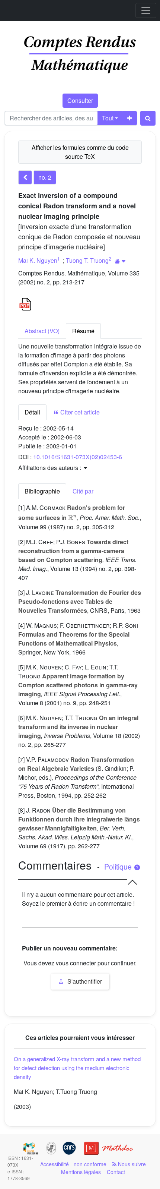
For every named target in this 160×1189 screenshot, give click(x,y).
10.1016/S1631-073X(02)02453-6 (77, 456)
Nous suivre (131, 1164)
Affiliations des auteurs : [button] (50, 467)
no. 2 (44, 177)
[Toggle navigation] (145, 10)
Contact (116, 1172)
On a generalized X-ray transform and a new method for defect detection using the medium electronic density (77, 1068)
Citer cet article (79, 412)
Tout (107, 118)
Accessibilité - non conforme (73, 1164)
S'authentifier (84, 981)
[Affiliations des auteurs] (120, 261)
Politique (119, 866)
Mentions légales (81, 1172)
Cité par (83, 491)
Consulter (80, 100)
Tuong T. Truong (87, 260)
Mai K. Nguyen (37, 260)
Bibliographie (42, 491)
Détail (32, 412)
